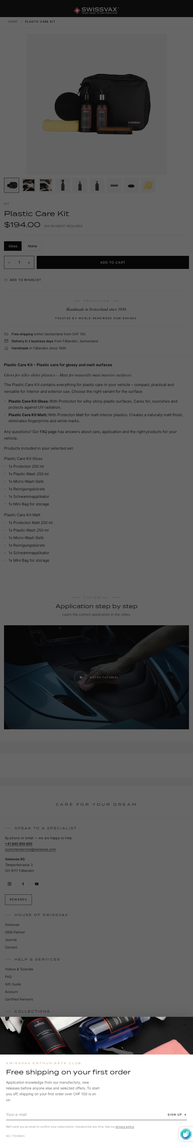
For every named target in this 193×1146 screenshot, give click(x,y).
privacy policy (125, 1126)
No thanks (15, 1136)
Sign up (175, 1114)
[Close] (184, 1025)
